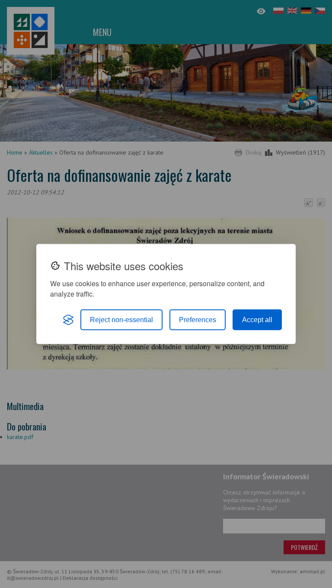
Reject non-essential (121, 319)
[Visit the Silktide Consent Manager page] (68, 320)
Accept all (257, 319)
